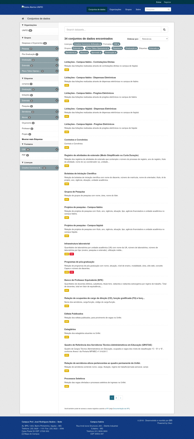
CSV (66, 70)
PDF (71, 254)
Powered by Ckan (164, 423)
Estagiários (70, 329)
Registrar (167, 2)
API (107, 408)
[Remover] (100, 44)
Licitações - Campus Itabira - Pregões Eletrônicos (89, 93)
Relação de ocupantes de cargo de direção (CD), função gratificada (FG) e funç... (104, 298)
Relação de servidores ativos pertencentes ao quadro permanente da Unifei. (102, 363)
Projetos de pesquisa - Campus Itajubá (83, 225)
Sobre (138, 9)
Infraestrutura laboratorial (77, 243)
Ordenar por (132, 38)
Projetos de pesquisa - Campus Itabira (83, 207)
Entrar (158, 2)
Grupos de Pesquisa (74, 191)
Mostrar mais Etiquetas (32, 139)
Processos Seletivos (74, 378)
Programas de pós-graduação (79, 261)
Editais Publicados (73, 313)
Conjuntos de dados (97, 9)
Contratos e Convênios (76, 139)
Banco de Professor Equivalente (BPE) (83, 279)
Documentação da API (121, 408)
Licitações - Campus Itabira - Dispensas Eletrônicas (90, 77)
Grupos (128, 9)
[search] (164, 29)
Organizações (115, 9)
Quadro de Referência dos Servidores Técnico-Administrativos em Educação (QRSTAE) (108, 344)
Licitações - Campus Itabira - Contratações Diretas (89, 61)
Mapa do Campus (31, 433)
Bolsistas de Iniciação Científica (80, 173)
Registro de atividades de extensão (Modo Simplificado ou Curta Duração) (101, 155)
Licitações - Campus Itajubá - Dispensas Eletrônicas (90, 108)
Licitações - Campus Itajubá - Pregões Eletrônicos (89, 124)
